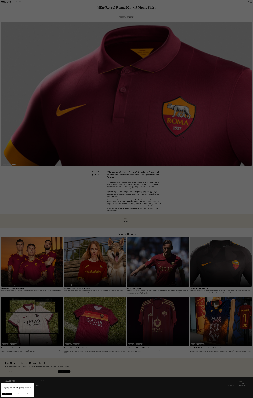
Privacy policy (30, 385)
